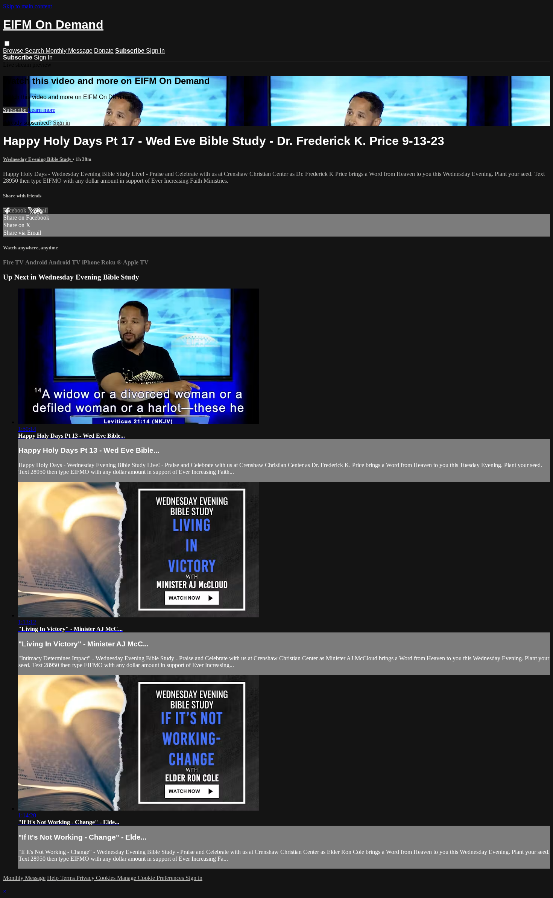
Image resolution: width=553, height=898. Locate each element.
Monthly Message (69, 50)
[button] (7, 43)
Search (35, 50)
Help (53, 878)
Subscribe (15, 110)
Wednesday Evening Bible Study (38, 159)
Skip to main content (27, 6)
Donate (104, 50)
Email (41, 210)
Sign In (43, 57)
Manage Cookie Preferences (151, 878)
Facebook (15, 210)
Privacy (86, 878)
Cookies (106, 878)
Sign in (155, 50)
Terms (68, 878)
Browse (14, 50)
